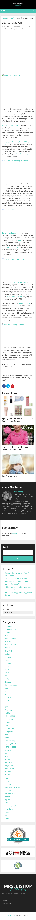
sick (6, 778)
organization (9, 753)
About (5, 900)
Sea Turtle (11, 297)
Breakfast (8, 651)
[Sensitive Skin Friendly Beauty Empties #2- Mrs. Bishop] (18, 435)
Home (4, 18)
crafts (7, 666)
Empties (8, 682)
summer (8, 784)
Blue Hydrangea (20, 282)
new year (8, 750)
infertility (8, 725)
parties (7, 759)
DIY (6, 676)
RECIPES (8, 772)
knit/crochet (9, 728)
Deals (7, 673)
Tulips (20, 240)
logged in (15, 533)
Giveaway (8, 710)
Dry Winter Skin (9, 476)
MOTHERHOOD (10, 747)
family (7, 694)
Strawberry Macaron (23, 154)
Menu (3, 11)
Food (6, 704)
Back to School (10, 639)
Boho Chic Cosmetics (10, 125)
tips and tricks (10, 793)
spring (7, 781)
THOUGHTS (9, 790)
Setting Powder (24, 303)
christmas (8, 657)
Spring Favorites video (10, 247)
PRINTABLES (9, 769)
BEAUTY (11, 18)
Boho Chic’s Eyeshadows (11, 233)
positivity (8, 762)
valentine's (9, 809)
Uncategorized (10, 806)
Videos (7, 812)
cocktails (8, 663)
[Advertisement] (18, 55)
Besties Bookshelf (11, 645)
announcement (10, 629)
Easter (7, 679)
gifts (6, 707)
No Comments (18, 29)
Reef (20, 297)
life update (9, 732)
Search (5, 547)
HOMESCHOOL (10, 719)
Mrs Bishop (8, 26)
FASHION (8, 697)
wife (6, 815)
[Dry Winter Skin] (18, 464)
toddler (7, 797)
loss (6, 735)
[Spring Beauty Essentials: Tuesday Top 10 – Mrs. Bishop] (18, 406)
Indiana (7, 722)
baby (6, 635)
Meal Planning (10, 741)
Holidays (8, 713)
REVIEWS (8, 775)
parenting (8, 756)
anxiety (7, 632)
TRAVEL (8, 803)
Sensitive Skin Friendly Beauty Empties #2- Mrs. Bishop (16, 448)
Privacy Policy (8, 903)
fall (6, 691)
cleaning (8, 660)
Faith (6, 688)
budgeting (8, 654)
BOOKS (7, 648)
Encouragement (11, 685)
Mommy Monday (11, 744)
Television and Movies (13, 787)
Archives (6, 609)
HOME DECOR (10, 716)
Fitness (7, 701)
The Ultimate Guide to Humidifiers (17, 578)
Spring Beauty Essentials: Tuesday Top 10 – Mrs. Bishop (17, 419)
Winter (7, 818)
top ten (7, 800)
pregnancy (9, 766)
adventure (8, 626)
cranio (7, 670)
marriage (8, 738)
